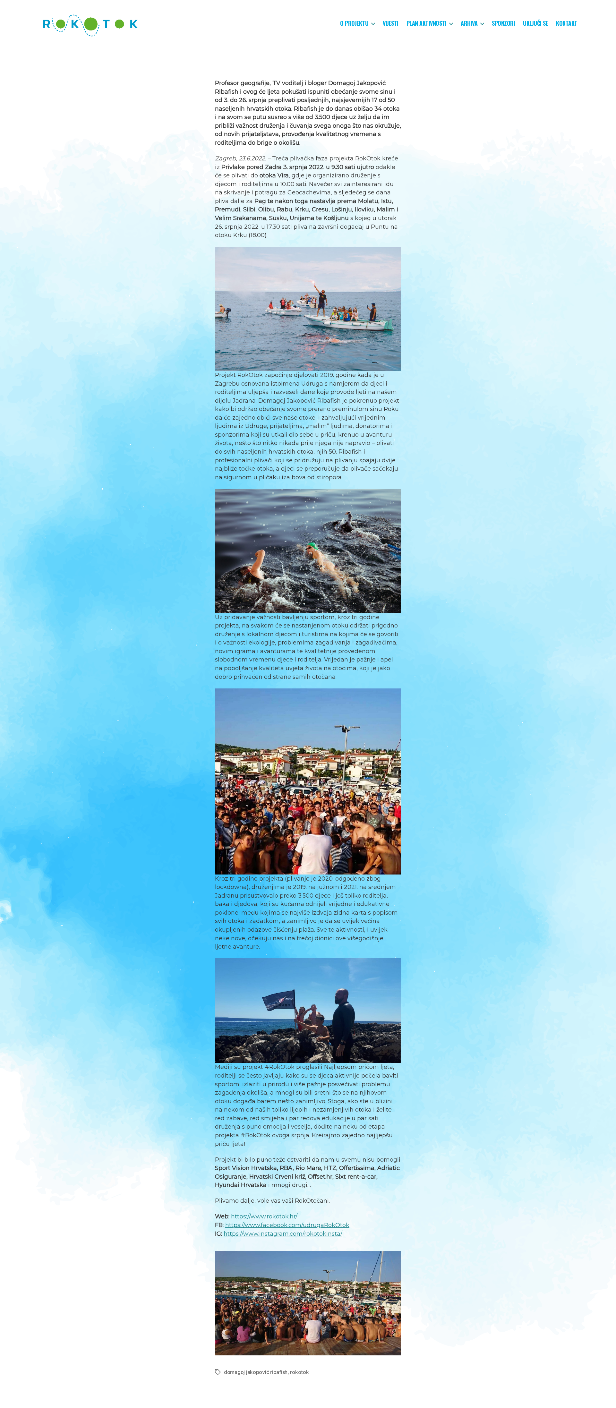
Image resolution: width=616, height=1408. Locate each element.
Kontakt (567, 23)
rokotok (299, 1372)
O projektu (354, 23)
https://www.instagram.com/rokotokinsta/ (283, 1233)
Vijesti (390, 23)
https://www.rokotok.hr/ (264, 1216)
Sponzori (503, 23)
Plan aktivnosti (426, 23)
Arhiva (469, 23)
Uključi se (535, 23)
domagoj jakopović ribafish (255, 1372)
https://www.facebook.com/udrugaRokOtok (287, 1225)
